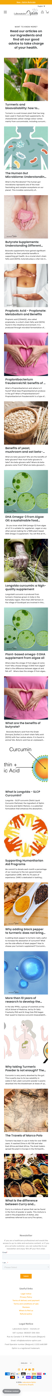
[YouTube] (29, 1369)
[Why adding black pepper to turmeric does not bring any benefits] (26, 904)
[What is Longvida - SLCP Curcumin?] (26, 766)
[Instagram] (19, 1369)
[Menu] (5, 12)
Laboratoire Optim (29, 1382)
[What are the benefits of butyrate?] (26, 698)
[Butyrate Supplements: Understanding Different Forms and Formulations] (26, 216)
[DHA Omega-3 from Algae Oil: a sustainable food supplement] (26, 491)
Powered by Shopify (26, 1385)
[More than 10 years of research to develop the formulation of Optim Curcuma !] (26, 973)
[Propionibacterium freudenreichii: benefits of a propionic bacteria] (26, 354)
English (24, 1363)
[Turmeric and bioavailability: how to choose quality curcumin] (26, 79)
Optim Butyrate (28, 2)
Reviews (26, 1307)
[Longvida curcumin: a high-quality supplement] (26, 560)
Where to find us (26, 1310)
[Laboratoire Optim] (26, 12)
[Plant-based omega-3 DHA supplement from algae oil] (26, 629)
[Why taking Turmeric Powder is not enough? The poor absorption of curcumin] (26, 1041)
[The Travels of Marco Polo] (26, 1110)
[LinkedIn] (33, 1369)
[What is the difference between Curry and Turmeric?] (26, 1175)
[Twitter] (26, 1369)
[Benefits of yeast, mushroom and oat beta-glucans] (26, 423)
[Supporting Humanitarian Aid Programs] (26, 835)
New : (19, 2)
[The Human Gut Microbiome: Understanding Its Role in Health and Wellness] (26, 148)
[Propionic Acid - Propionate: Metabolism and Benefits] (26, 285)
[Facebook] (22, 1369)
